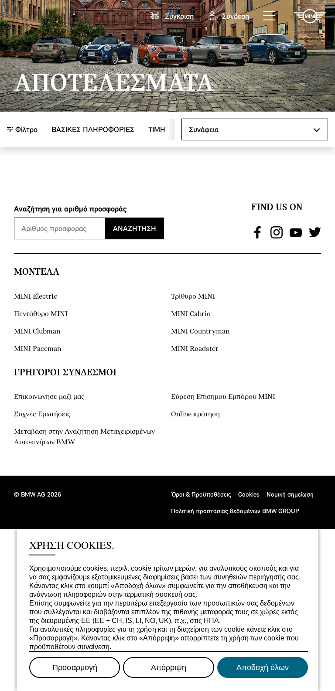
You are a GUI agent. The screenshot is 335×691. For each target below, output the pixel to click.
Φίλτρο (25, 129)
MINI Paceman (37, 349)
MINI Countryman (200, 331)
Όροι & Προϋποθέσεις (201, 494)
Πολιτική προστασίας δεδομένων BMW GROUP (235, 511)
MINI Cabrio (191, 314)
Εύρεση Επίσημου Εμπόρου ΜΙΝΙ (223, 397)
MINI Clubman (37, 331)
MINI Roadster (195, 349)
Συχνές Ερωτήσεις (42, 414)
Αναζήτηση (134, 228)
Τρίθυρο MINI (193, 297)
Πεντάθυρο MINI (41, 314)
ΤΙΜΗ (156, 129)
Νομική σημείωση (290, 494)
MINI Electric (35, 297)
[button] (269, 16)
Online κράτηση (195, 414)
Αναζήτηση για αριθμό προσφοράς (70, 209)
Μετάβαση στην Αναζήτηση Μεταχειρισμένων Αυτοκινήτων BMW (84, 437)
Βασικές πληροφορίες (92, 129)
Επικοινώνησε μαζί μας (49, 397)
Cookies (249, 494)
